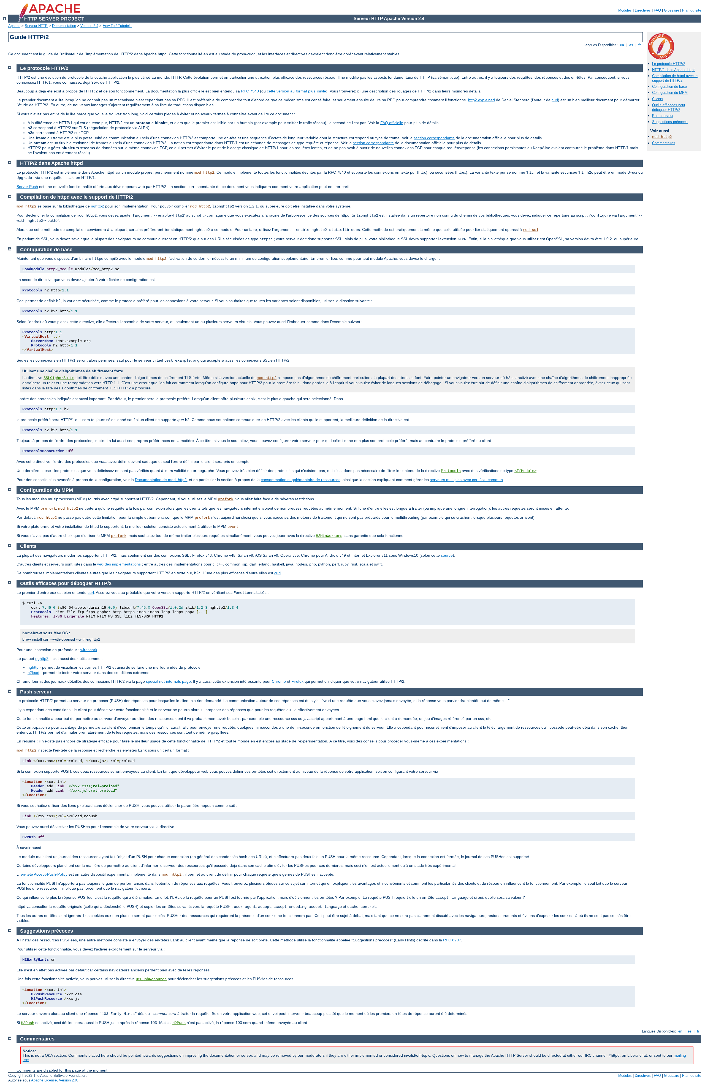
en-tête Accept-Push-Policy (43, 874)
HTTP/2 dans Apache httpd (673, 70)
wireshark (88, 650)
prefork (225, 499)
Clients (657, 99)
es (631, 45)
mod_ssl (530, 230)
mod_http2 (662, 137)
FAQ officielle (391, 123)
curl (555, 100)
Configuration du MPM (670, 93)
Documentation (64, 26)
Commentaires (663, 143)
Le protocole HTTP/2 (668, 64)
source (447, 555)
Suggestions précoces (670, 122)
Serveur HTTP (36, 26)
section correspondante (434, 138)
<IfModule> (525, 471)
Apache (14, 26)
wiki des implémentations (119, 564)
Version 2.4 (89, 26)
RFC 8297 (452, 940)
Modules (625, 10)
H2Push (27, 1023)
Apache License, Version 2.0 (54, 1080)
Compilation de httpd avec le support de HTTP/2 (675, 78)
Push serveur (662, 116)
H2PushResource (151, 979)
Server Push (27, 186)
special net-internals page (168, 681)
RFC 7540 (250, 91)
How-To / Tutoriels (117, 26)
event (232, 526)
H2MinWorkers (329, 536)
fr (639, 45)
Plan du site (691, 10)
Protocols (451, 471)
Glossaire (671, 10)
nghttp (33, 667)
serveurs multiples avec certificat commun (466, 479)
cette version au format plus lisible (296, 91)
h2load (33, 672)
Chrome (279, 681)
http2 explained (481, 100)
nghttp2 (97, 206)
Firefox (297, 681)
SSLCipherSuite (59, 378)
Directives (643, 10)
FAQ (657, 10)
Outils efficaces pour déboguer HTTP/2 (668, 107)
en (622, 45)
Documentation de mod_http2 (161, 479)
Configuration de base (669, 86)
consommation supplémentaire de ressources (300, 479)
